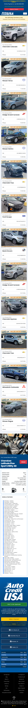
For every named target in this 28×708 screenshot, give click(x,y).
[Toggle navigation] (25, 14)
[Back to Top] (24, 704)
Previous (7, 444)
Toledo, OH (14, 647)
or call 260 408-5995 (18, 4)
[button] (14, 535)
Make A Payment (14, 619)
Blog (6, 677)
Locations (21, 692)
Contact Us (6, 683)
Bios (6, 688)
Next (21, 444)
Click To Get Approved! (14, 604)
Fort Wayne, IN (14, 630)
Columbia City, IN (15, 636)
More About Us (21, 683)
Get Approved (6, 674)
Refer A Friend (21, 681)
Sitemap (6, 686)
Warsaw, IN (14, 641)
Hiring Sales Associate (6, 692)
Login (14, 705)
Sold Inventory (6, 690)
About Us (6, 679)
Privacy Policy (6, 681)
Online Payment (8, 4)
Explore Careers (14, 9)
